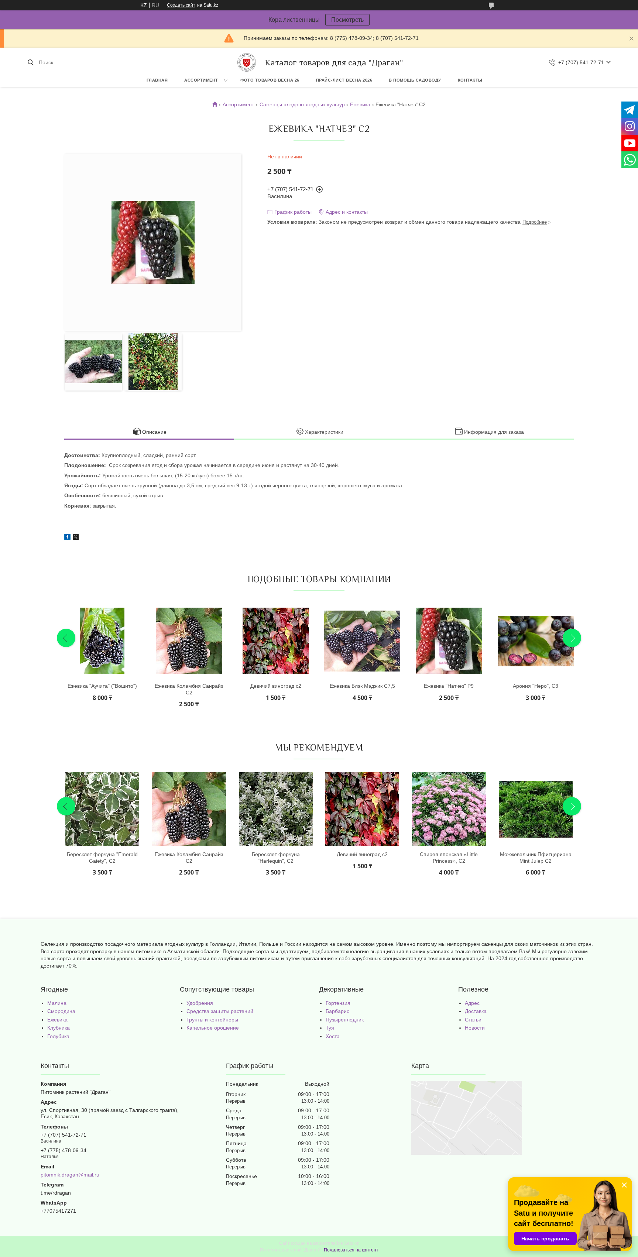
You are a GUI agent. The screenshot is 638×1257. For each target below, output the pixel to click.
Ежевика (360, 104)
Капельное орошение (212, 1028)
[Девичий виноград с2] (276, 641)
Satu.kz (351, 1243)
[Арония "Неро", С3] (536, 641)
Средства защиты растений (219, 1011)
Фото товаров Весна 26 (269, 80)
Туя (330, 1028)
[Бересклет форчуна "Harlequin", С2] (276, 809)
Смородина (61, 1011)
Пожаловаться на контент (351, 1250)
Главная (157, 80)
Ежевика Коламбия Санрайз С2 (189, 689)
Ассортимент (201, 80)
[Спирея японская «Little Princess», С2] (449, 809)
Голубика (58, 1036)
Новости (475, 1028)
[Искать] (30, 62)
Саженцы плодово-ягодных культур (302, 104)
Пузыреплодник (345, 1020)
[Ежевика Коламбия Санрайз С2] (189, 641)
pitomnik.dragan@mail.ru (70, 1175)
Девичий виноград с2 (275, 686)
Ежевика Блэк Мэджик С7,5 (362, 686)
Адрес (472, 1003)
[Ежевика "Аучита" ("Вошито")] (102, 641)
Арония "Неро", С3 (535, 686)
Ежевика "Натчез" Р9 (449, 686)
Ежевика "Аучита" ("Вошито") (102, 686)
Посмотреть (347, 20)
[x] (76, 538)
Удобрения (199, 1003)
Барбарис (337, 1011)
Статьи (473, 1020)
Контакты (470, 80)
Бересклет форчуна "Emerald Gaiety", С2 (102, 857)
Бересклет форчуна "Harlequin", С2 (276, 857)
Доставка (476, 1011)
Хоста (333, 1036)
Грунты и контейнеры (212, 1020)
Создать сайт (181, 5)
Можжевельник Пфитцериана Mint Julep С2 (536, 857)
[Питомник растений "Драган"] (247, 62)
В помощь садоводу (415, 80)
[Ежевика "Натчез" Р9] (449, 641)
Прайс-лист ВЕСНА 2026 (344, 80)
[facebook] (67, 538)
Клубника (58, 1028)
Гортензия (338, 1003)
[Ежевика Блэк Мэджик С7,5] (362, 641)
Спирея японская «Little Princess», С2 (449, 857)
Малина (56, 1003)
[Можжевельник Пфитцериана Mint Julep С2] (536, 809)
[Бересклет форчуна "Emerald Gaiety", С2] (102, 809)
